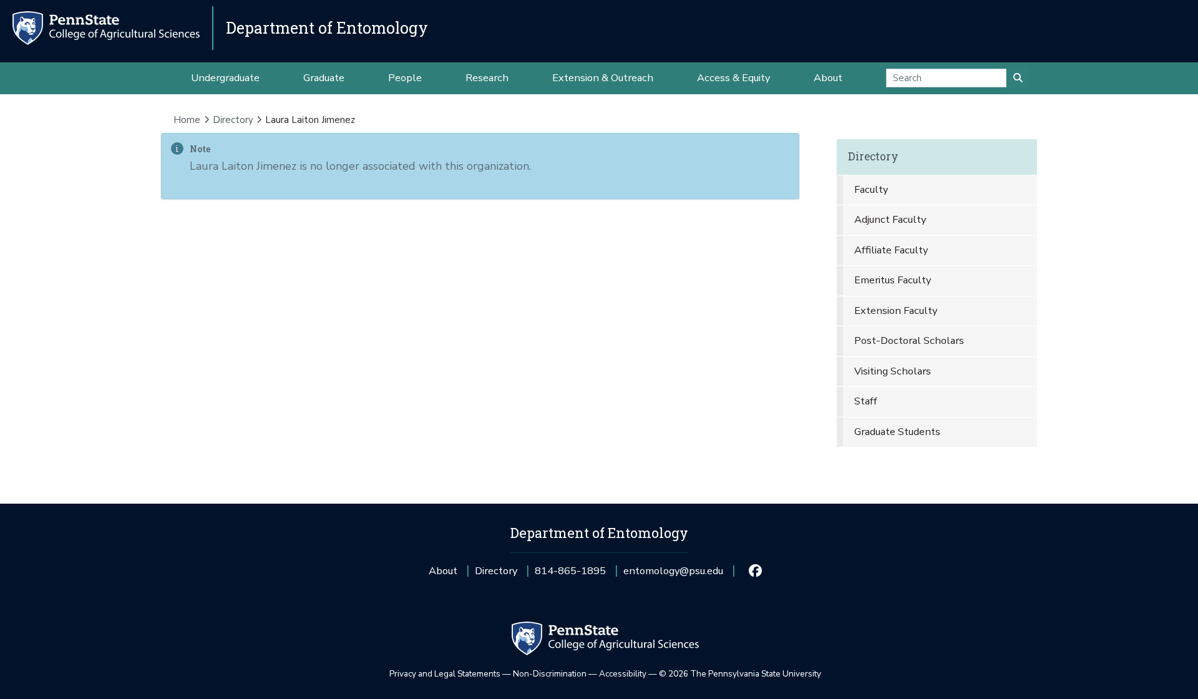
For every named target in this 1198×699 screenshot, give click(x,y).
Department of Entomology (327, 27)
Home (186, 120)
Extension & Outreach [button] (602, 78)
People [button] (405, 78)
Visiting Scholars (892, 371)
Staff (865, 401)
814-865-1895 (570, 575)
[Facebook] (755, 571)
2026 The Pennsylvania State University (740, 674)
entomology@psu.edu (673, 575)
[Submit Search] (1018, 78)
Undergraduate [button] (225, 78)
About (443, 571)
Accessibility (622, 674)
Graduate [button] (323, 78)
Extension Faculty (895, 310)
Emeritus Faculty (892, 280)
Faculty (871, 189)
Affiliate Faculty (891, 250)
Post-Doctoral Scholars (909, 340)
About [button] (828, 78)
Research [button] (487, 78)
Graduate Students (897, 431)
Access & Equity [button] (733, 78)
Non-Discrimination (550, 674)
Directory (233, 120)
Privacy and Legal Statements (444, 674)
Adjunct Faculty (890, 219)
